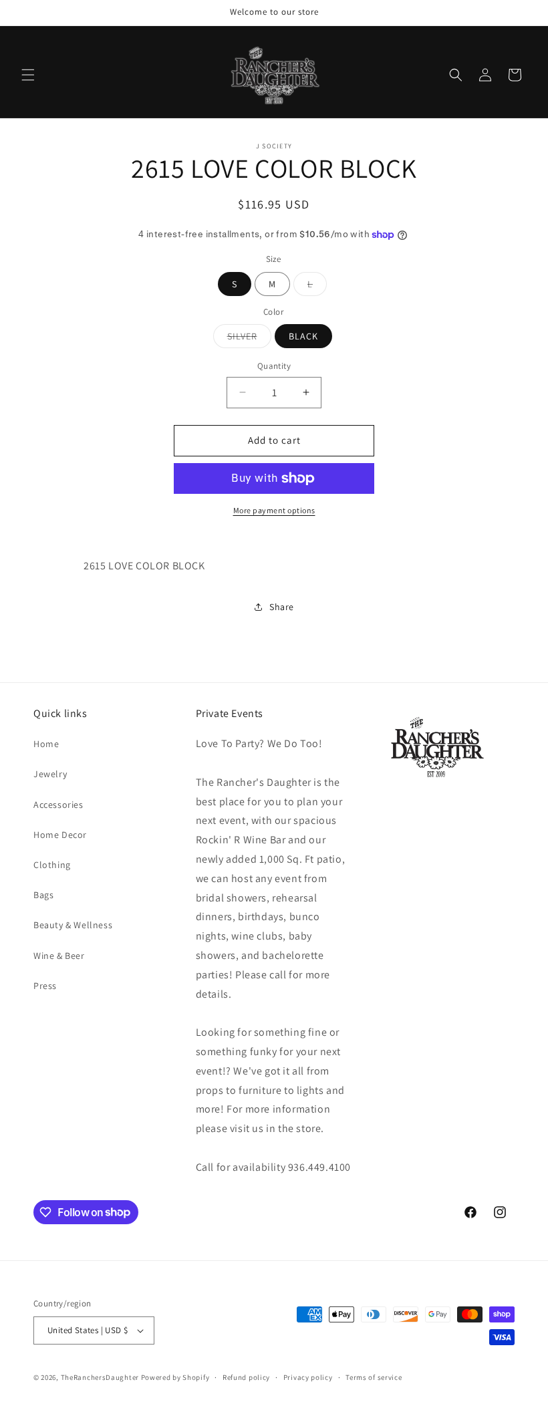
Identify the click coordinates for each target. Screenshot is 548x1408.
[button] (28, 75)
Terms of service (374, 1377)
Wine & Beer (59, 956)
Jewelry (50, 774)
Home (46, 744)
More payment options (274, 510)
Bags (43, 895)
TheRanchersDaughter (100, 1377)
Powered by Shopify (175, 1377)
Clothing (52, 865)
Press (45, 986)
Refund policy (246, 1377)
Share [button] (281, 607)
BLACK (303, 336)
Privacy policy (308, 1377)
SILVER (249, 338)
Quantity (274, 366)
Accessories (58, 805)
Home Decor (60, 835)
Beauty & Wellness (72, 925)
